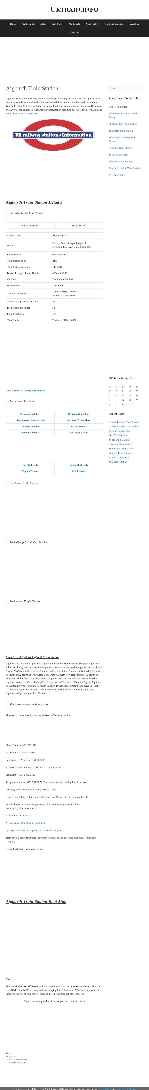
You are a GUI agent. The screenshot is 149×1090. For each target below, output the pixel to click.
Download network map (33, 823)
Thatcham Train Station (121, 130)
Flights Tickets (28, 24)
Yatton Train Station (119, 457)
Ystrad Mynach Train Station (124, 426)
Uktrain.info (74, 9)
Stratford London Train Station (124, 168)
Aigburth (12, 1056)
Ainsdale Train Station (18, 1063)
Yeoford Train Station (120, 453)
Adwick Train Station (18, 1059)
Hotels (43, 24)
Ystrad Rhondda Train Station (124, 422)
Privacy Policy (92, 24)
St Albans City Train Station (123, 124)
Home (13, 24)
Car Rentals (74, 24)
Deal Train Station (118, 106)
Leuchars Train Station (120, 148)
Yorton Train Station (119, 431)
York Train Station (118, 154)
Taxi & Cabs (57, 24)
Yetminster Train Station (121, 448)
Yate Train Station (118, 461)
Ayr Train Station (117, 175)
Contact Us (75, 32)
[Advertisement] (74, 58)
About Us (134, 24)
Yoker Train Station (119, 439)
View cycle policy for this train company (41, 830)
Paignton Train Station (120, 161)
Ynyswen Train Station (120, 444)
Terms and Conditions (114, 24)
